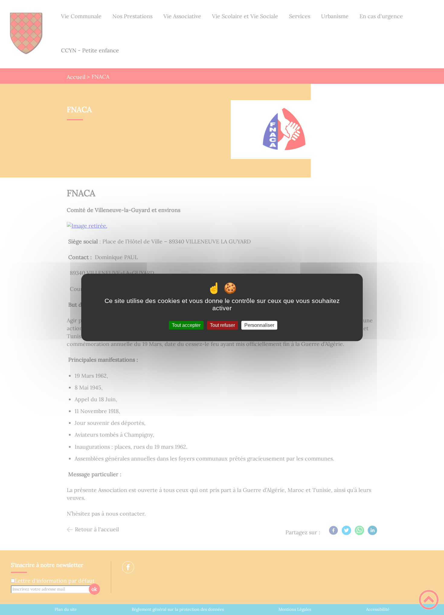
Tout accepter (186, 325)
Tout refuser (222, 325)
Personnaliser (259, 325)
